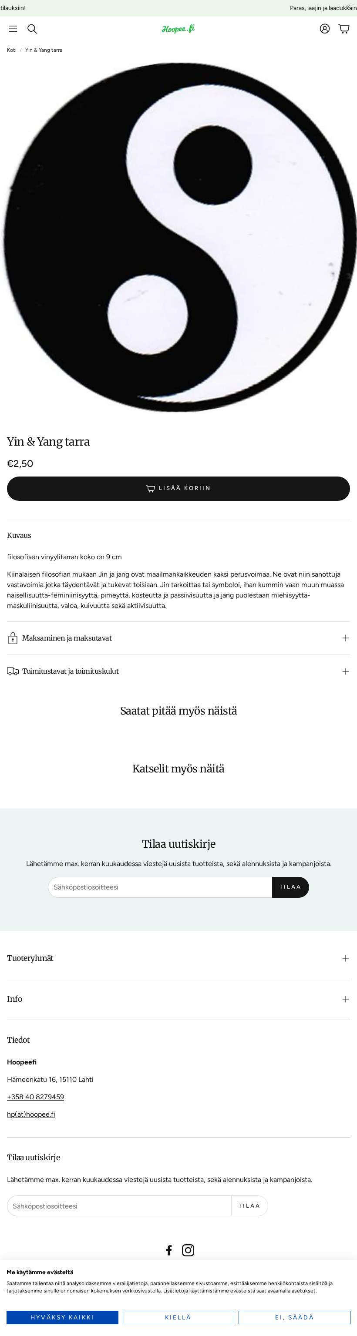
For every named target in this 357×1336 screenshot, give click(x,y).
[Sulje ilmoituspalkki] (348, 6)
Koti (12, 50)
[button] (13, 29)
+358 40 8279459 (35, 1097)
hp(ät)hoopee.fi (31, 1114)
